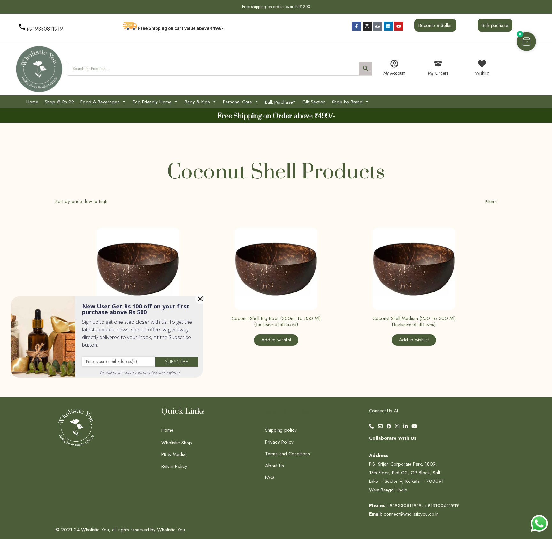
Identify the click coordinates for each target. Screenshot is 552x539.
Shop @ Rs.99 (59, 101)
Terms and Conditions (287, 453)
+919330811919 (44, 29)
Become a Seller (435, 25)
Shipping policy (281, 430)
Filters (491, 201)
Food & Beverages (99, 101)
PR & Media (173, 454)
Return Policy (174, 466)
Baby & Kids (197, 101)
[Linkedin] (388, 26)
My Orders (438, 73)
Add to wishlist (276, 339)
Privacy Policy (279, 441)
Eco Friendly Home (152, 101)
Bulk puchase (495, 25)
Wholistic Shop (176, 442)
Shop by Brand (347, 101)
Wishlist (482, 73)
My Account (394, 73)
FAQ (269, 477)
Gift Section (314, 101)
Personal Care (237, 101)
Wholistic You (171, 529)
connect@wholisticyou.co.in (411, 514)
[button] (526, 41)
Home (32, 101)
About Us (274, 465)
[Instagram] (367, 26)
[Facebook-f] (356, 26)
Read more (258, 299)
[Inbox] (377, 26)
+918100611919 (442, 505)
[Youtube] (398, 26)
